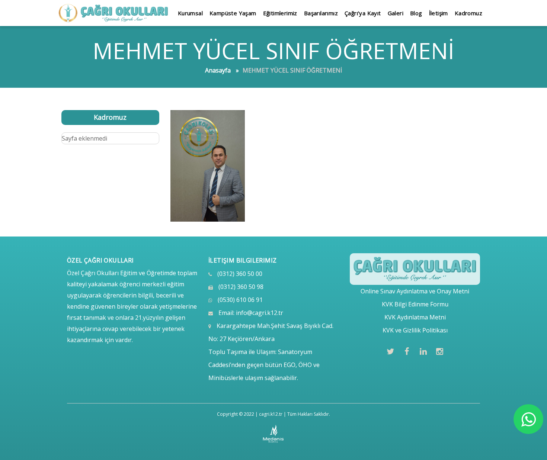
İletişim (438, 13)
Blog (416, 13)
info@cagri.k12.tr (259, 313)
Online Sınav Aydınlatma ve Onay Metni (415, 291)
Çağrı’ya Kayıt (363, 13)
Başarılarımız (321, 13)
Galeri (395, 13)
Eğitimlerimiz (280, 13)
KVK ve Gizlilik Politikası (415, 330)
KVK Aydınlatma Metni (415, 317)
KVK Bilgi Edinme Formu (415, 304)
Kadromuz (468, 13)
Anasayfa (218, 70)
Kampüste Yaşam (232, 13)
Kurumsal (190, 13)
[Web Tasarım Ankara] (274, 434)
